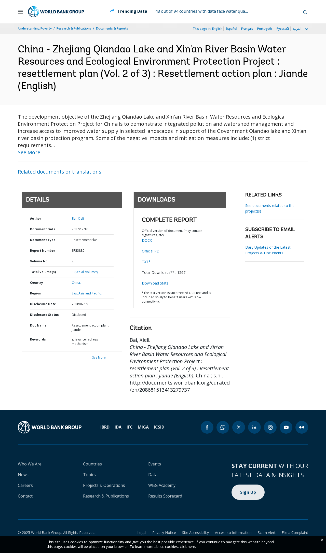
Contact (25, 496)
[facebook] (207, 427)
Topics (89, 474)
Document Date (43, 229)
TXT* (146, 261)
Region (35, 293)
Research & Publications (74, 28)
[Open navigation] (20, 12)
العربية (297, 28)
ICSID (159, 427)
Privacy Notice (164, 532)
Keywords (38, 339)
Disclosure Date (43, 304)
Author (35, 218)
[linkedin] (254, 427)
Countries (92, 464)
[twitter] (238, 427)
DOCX (147, 240)
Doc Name (38, 325)
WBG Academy (161, 485)
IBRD (105, 427)
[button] (305, 12)
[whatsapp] (222, 427)
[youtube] (286, 427)
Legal (141, 532)
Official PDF (151, 251)
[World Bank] (50, 427)
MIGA (143, 427)
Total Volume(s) (43, 272)
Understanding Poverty (35, 28)
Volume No (39, 261)
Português (265, 28)
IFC (130, 427)
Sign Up (248, 492)
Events (154, 464)
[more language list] (306, 29)
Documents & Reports (112, 28)
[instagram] (270, 427)
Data (152, 474)
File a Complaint (295, 532)
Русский (283, 28)
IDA (118, 427)
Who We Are (30, 464)
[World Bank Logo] (56, 11)
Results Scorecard (165, 496)
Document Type (43, 240)
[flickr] (301, 427)
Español (231, 28)
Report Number (42, 250)
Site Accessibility (195, 532)
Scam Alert (267, 532)
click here (187, 546)
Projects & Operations (104, 485)
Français (247, 28)
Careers (25, 485)
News (23, 474)
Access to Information (233, 532)
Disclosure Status (44, 315)
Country (36, 282)
